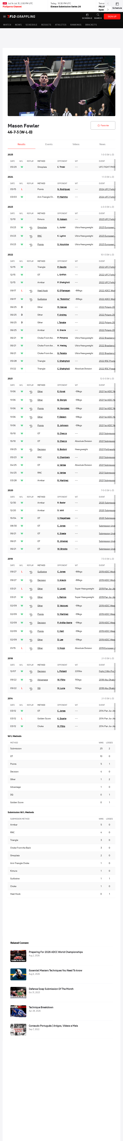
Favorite (105, 125)
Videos (76, 144)
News (102, 144)
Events (49, 144)
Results (21, 144)
